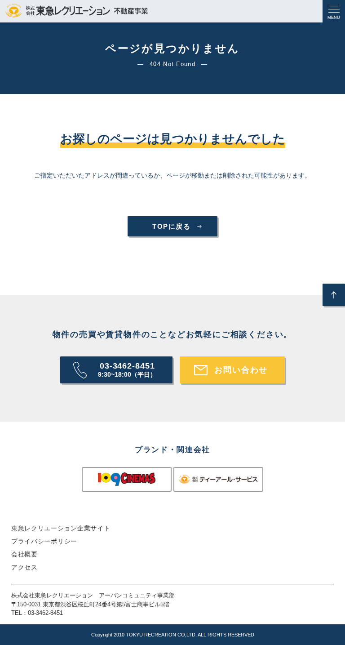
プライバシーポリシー (44, 541)
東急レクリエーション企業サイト (61, 528)
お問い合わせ (241, 369)
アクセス (24, 567)
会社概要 (24, 554)
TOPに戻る (171, 226)
